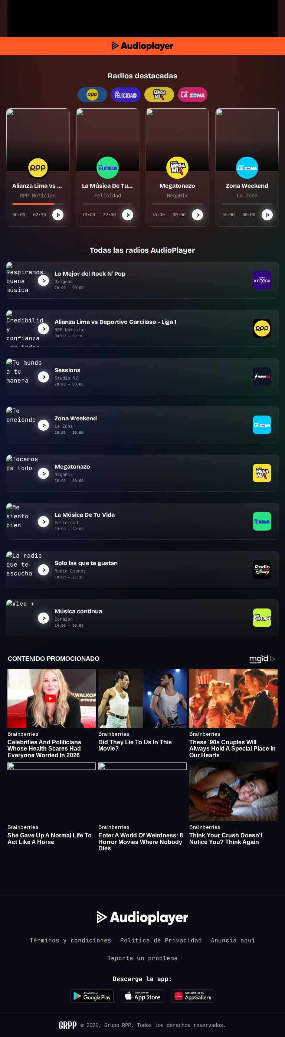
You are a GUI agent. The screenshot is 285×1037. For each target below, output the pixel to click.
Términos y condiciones (70, 940)
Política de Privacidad (161, 940)
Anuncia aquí (233, 940)
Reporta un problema (142, 958)
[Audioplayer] (142, 46)
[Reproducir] (57, 214)
